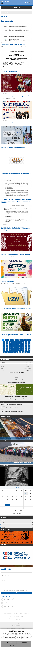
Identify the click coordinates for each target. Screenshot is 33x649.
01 (25, 493)
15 (13, 342)
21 (4, 345)
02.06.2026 (5, 197)
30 (4, 347)
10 (26, 340)
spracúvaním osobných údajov (20, 590)
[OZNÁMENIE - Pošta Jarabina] (16, 59)
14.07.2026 (5, 145)
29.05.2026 (5, 279)
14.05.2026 (5, 332)
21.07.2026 (5, 69)
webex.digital (18, 625)
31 (7, 347)
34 (16, 347)
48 (4, 352)
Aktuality (7, 13)
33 (13, 347)
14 (10, 342)
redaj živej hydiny (6, 529)
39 (4, 349)
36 (22, 347)
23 (10, 345)
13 (7, 342)
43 (16, 349)
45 (22, 349)
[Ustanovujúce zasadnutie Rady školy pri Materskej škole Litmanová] (16, 161)
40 (7, 349)
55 (26, 352)
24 (13, 345)
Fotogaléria (4, 441)
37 (26, 347)
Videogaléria (4, 465)
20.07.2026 (5, 93)
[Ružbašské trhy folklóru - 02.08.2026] (16, 110)
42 (13, 349)
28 (26, 345)
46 (26, 349)
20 (29, 342)
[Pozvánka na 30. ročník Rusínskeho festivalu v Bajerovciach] (16, 135)
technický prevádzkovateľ (16, 623)
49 (7, 352)
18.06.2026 (5, 171)
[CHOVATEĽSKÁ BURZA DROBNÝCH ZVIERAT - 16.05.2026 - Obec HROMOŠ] (16, 322)
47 (29, 349)
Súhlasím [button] (9, 642)
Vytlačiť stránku (19, 616)
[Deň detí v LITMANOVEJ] (16, 269)
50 (10, 352)
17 (19, 342)
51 (13, 352)
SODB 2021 (3, 544)
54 (23, 352)
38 (29, 347)
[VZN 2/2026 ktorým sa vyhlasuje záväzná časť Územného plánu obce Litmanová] (16, 296)
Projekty (3, 402)
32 (10, 347)
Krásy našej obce (5, 416)
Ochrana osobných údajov (16, 619)
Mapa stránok (12, 616)
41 (10, 349)
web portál (24, 628)
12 (4, 342)
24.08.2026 (5, 42)
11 (29, 340)
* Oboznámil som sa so (15, 590)
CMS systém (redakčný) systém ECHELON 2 (14, 628)
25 (16, 345)
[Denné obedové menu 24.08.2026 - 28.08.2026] (16, 32)
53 (20, 352)
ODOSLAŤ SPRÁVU (16, 593)
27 (22, 345)
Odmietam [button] (24, 642)
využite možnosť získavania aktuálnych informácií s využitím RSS (17, 613)
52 (16, 352)
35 (19, 347)
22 (7, 345)
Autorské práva (21, 618)
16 (16, 342)
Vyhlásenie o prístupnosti (13, 618)
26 (19, 345)
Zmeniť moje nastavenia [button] (16, 645)
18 (22, 342)
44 (19, 349)
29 (29, 345)
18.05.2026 (5, 306)
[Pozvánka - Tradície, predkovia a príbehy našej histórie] (16, 83)
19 (26, 342)
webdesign (14, 625)
